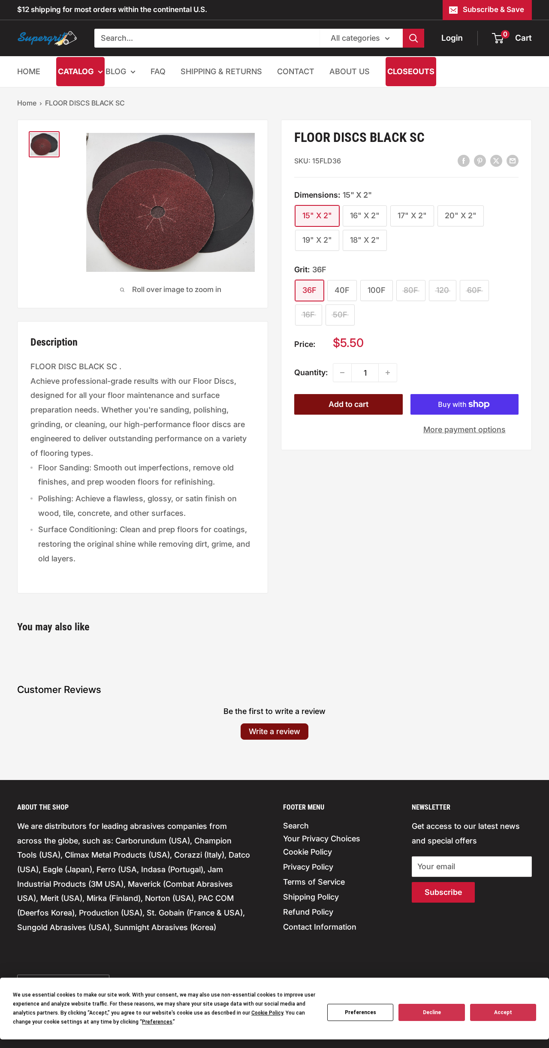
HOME (28, 71)
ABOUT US (349, 71)
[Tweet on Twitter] (496, 160)
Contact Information (319, 926)
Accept (503, 1012)
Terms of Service (314, 881)
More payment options (464, 429)
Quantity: (311, 372)
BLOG (116, 71)
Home (26, 103)
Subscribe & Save (493, 9)
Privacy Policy (308, 866)
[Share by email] (513, 160)
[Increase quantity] (388, 373)
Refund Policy (308, 911)
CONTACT (295, 71)
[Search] (413, 38)
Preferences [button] (157, 1022)
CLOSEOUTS (410, 71)
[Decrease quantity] (342, 373)
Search (296, 825)
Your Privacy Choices (321, 838)
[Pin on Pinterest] (480, 160)
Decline (432, 1012)
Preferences (360, 1012)
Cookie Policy (307, 851)
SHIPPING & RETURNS (221, 71)
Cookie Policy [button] (267, 1013)
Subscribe (443, 892)
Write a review (274, 731)
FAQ (158, 71)
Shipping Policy (311, 896)
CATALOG (76, 71)
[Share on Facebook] (464, 160)
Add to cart (348, 404)
